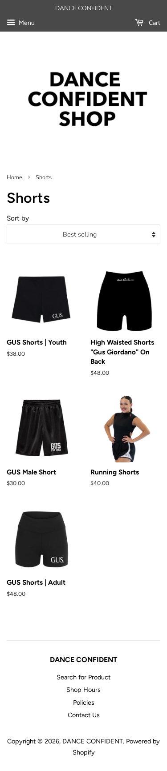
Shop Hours (83, 690)
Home (14, 177)
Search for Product (83, 677)
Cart (153, 23)
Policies (83, 703)
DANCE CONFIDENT (92, 741)
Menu (26, 23)
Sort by (18, 218)
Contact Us (84, 715)
